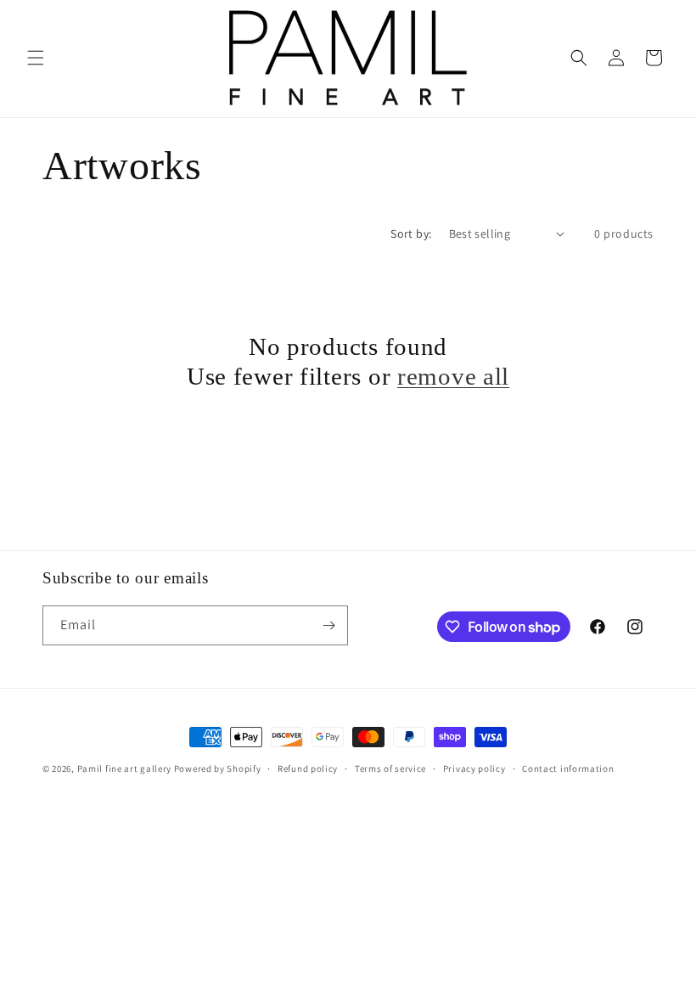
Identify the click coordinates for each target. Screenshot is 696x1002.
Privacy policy (474, 768)
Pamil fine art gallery (124, 768)
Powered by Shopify (217, 768)
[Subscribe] (328, 625)
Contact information (568, 768)
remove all (453, 376)
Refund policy (308, 768)
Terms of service (390, 768)
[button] (35, 57)
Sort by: (410, 233)
